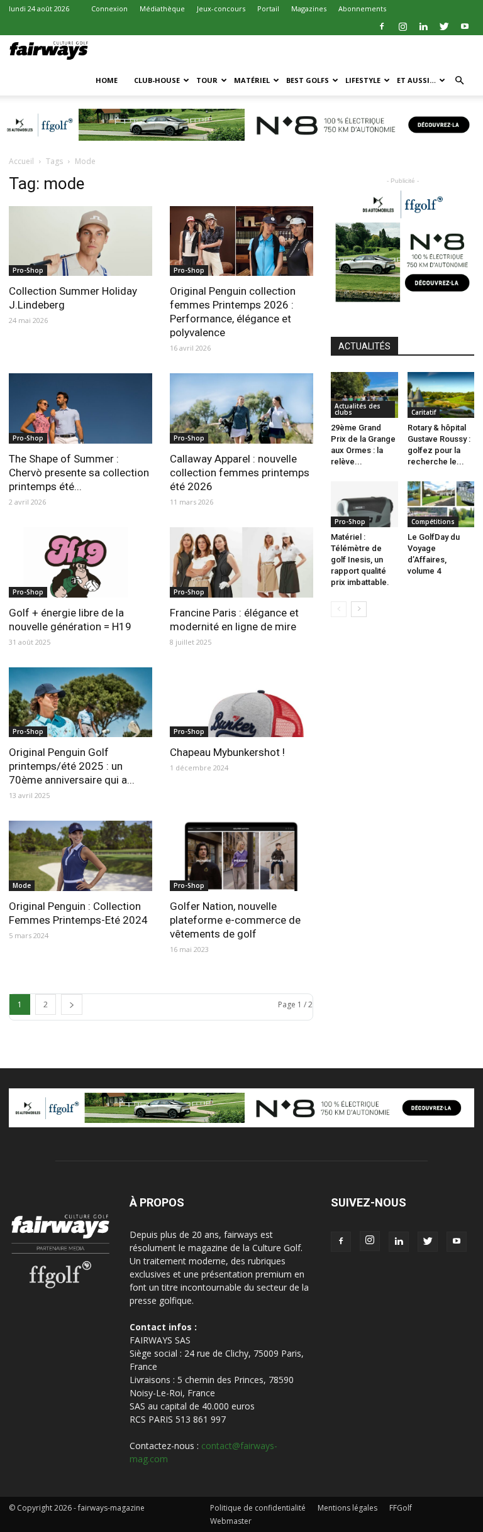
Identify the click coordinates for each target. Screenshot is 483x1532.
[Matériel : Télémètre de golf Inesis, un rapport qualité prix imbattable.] (364, 504)
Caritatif (423, 412)
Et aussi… (416, 80)
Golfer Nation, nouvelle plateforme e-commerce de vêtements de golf (235, 920)
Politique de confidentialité (258, 1507)
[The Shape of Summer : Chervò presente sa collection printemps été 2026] (80, 408)
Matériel (252, 80)
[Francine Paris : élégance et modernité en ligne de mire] (241, 562)
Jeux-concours (221, 8)
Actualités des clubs (357, 409)
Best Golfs (307, 80)
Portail (268, 8)
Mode (22, 885)
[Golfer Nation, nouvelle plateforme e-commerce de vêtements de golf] (241, 856)
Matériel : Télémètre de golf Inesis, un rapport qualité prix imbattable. (360, 559)
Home (107, 80)
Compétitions (433, 521)
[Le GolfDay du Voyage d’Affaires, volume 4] (441, 504)
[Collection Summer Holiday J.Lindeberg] (80, 241)
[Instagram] (402, 26)
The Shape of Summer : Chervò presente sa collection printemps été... (79, 472)
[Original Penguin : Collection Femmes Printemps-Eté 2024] (80, 856)
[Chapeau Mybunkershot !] (241, 702)
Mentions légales (347, 1507)
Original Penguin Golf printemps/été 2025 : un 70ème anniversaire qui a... (72, 766)
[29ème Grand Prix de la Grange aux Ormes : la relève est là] (364, 395)
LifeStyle (362, 80)
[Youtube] (464, 26)
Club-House (157, 80)
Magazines (308, 8)
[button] (459, 81)
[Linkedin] (423, 26)
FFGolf (400, 1507)
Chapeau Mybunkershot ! (227, 752)
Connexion (109, 8)
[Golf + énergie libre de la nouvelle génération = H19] (80, 562)
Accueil (21, 161)
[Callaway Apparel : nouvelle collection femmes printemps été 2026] (241, 408)
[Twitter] (444, 26)
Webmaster (231, 1521)
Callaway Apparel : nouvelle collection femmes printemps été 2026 (239, 472)
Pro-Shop (28, 270)
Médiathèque (162, 8)
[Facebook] (381, 26)
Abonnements (362, 8)
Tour (207, 80)
